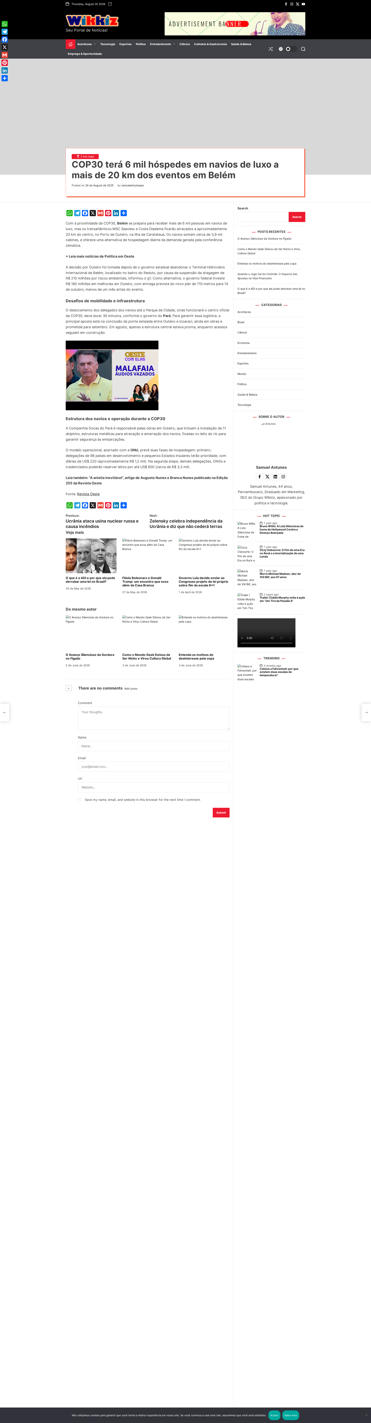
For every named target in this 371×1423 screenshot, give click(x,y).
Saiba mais (290, 1415)
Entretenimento (160, 44)
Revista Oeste (88, 494)
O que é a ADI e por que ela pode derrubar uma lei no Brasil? (90, 579)
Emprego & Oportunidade (85, 53)
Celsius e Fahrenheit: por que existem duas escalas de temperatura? (279, 672)
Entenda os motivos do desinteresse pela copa (196, 656)
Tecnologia (107, 44)
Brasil (240, 322)
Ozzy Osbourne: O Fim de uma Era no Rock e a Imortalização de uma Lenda (282, 553)
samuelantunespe (133, 185)
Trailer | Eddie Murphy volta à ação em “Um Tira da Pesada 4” (282, 599)
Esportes (125, 44)
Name (82, 737)
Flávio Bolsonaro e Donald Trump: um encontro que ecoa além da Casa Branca (145, 581)
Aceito (274, 1415)
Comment (85, 703)
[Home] (70, 44)
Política (141, 44)
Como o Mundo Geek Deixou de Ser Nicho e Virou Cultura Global (146, 656)
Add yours (130, 688)
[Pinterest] (5, 63)
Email (82, 758)
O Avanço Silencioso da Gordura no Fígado (90, 656)
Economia (243, 342)
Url (80, 778)
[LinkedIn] (5, 70)
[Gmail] (5, 55)
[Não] (366, 1418)
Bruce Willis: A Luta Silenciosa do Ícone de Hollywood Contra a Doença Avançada (282, 529)
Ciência (185, 44)
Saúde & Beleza (241, 44)
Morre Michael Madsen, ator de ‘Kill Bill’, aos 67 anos (280, 575)
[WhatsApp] (5, 24)
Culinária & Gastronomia (210, 44)
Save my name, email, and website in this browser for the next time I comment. (143, 800)
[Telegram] (5, 32)
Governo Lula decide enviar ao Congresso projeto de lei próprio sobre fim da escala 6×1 (203, 581)
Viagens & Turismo (164, 57)
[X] (5, 47)
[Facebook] (5, 39)
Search (242, 208)
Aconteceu (84, 44)
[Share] (5, 78)
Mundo (241, 373)
